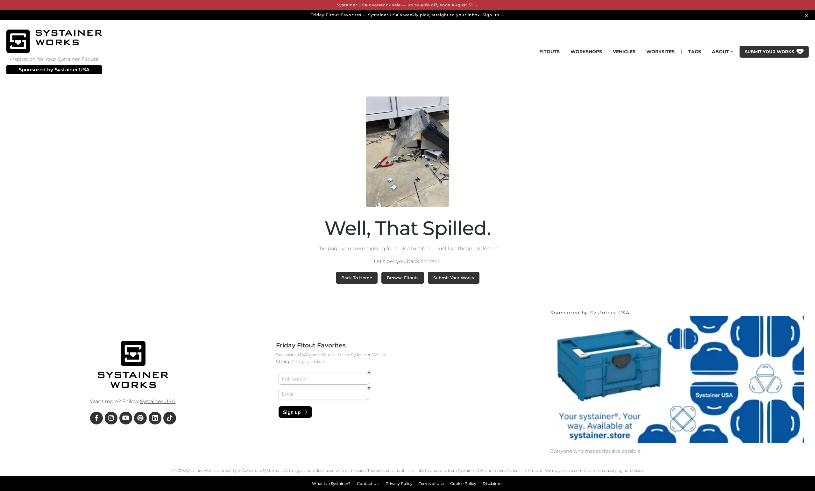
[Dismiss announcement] (807, 15)
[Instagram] (111, 418)
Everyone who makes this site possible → (598, 451)
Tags (694, 51)
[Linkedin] (155, 418)
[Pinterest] (140, 418)
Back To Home (356, 277)
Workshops (586, 51)
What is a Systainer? (331, 483)
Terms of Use (431, 483)
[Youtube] (125, 418)
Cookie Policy (463, 483)
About (720, 51)
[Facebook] (96, 418)
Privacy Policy (399, 483)
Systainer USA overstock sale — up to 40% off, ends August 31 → (407, 5)
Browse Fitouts (403, 277)
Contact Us (368, 483)
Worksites (660, 51)
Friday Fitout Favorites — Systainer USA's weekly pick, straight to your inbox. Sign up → (407, 14)
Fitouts (549, 51)
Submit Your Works (453, 277)
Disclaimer (493, 483)
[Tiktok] (169, 418)
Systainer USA (72, 70)
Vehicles (624, 51)
